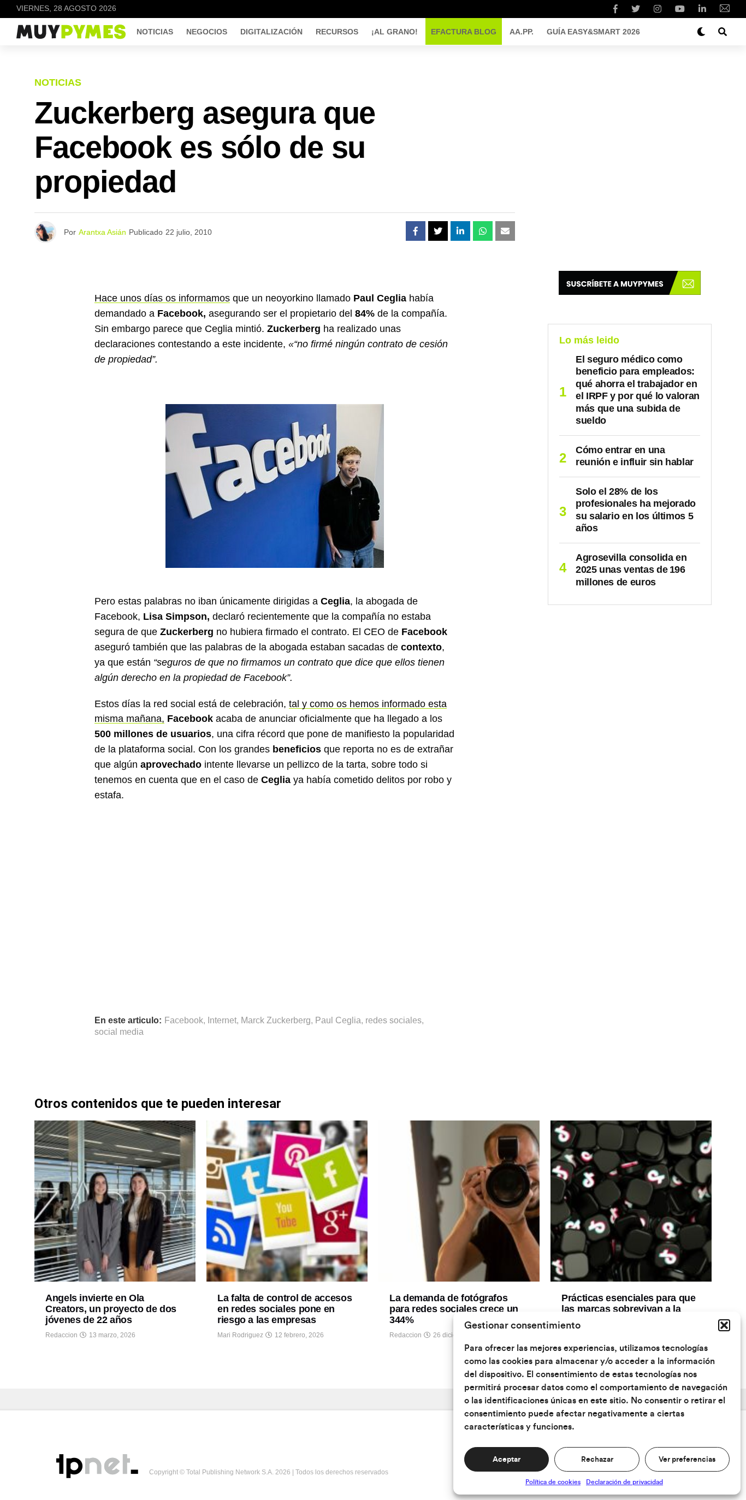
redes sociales (393, 1020)
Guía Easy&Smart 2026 (593, 31)
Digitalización (271, 31)
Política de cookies (553, 1482)
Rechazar (597, 1459)
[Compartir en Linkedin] (460, 231)
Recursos (337, 31)
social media (119, 1032)
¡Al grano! (394, 31)
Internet (222, 1020)
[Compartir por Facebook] (415, 231)
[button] (724, 1325)
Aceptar (506, 1459)
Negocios (206, 31)
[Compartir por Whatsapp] (483, 231)
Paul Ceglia (338, 1020)
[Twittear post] (438, 231)
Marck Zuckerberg (276, 1020)
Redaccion (61, 1335)
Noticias (155, 31)
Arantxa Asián (102, 232)
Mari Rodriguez (240, 1335)
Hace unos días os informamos (162, 298)
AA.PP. (522, 31)
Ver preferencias (687, 1459)
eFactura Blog (463, 31)
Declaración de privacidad (624, 1482)
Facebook (183, 1020)
